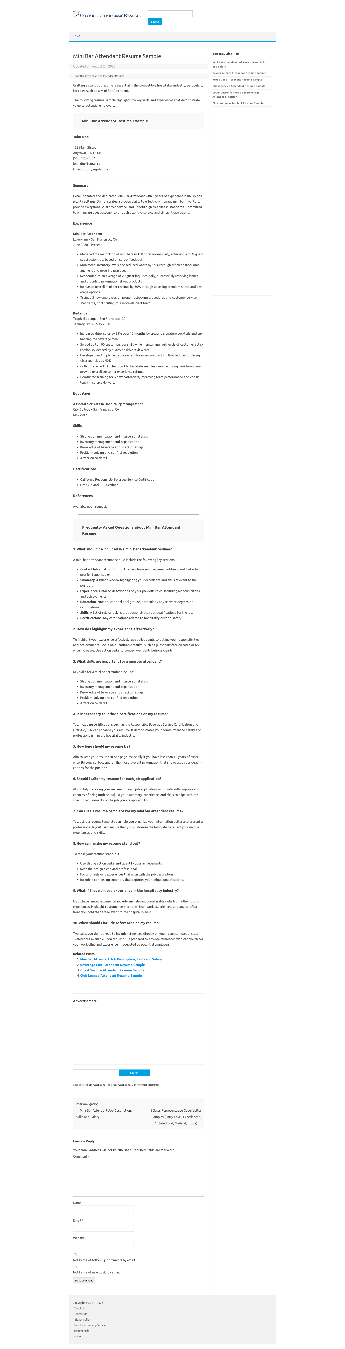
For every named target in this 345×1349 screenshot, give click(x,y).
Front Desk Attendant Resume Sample (237, 79)
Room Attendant (95, 1084)
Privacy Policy (82, 1319)
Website (79, 1238)
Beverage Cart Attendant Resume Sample (112, 965)
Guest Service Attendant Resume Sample (112, 970)
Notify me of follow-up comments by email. (104, 1260)
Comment (81, 1156)
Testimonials (81, 1330)
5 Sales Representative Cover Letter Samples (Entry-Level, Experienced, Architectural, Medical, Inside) (176, 1117)
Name (78, 1203)
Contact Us (80, 1314)
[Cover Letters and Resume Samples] (106, 17)
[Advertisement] (138, 1032)
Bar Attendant (88, 76)
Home (76, 36)
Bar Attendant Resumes (112, 76)
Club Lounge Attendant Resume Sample (111, 975)
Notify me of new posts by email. (96, 1272)
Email (78, 1220)
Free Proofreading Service (90, 1325)
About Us (79, 1308)
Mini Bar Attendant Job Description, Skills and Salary (121, 959)
